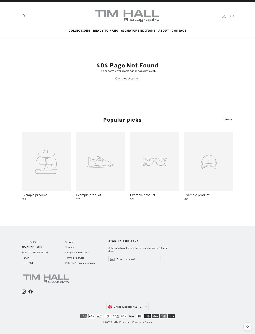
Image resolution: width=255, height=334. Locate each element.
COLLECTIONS (79, 30)
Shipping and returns (77, 252)
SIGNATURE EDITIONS (138, 30)
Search (69, 242)
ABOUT (163, 30)
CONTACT (179, 30)
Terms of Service (74, 257)
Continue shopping (127, 78)
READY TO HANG (105, 30)
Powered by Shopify (142, 322)
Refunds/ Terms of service (80, 262)
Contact (69, 247)
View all (228, 119)
